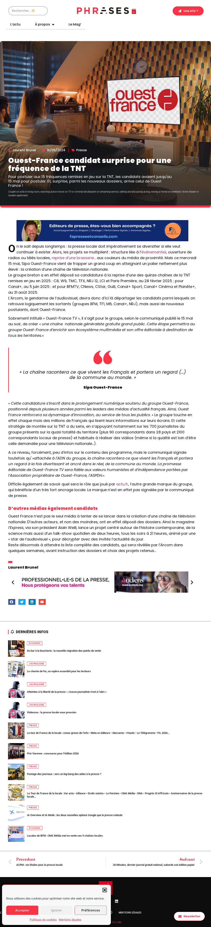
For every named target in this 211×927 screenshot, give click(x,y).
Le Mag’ (75, 24)
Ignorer (56, 910)
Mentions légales (70, 919)
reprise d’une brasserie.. (73, 257)
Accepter (22, 910)
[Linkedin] (116, 901)
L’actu (15, 24)
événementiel (153, 252)
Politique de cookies (43, 919)
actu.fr (122, 484)
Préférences (90, 910)
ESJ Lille (116, 922)
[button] (105, 890)
